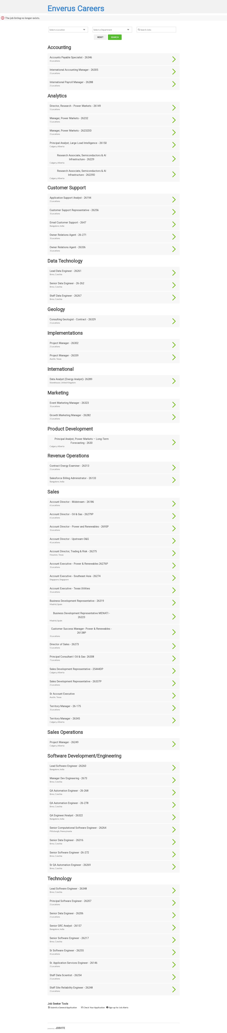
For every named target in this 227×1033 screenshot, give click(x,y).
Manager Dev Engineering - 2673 (68, 778)
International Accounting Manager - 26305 (74, 69)
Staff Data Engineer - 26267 (65, 295)
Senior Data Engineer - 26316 (66, 840)
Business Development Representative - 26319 (77, 600)
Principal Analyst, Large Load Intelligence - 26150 (78, 143)
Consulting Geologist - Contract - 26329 (73, 319)
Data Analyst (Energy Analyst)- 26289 (71, 379)
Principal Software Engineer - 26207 (70, 901)
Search (115, 37)
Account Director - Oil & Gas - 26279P (71, 514)
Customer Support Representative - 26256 (74, 210)
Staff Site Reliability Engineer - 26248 (71, 987)
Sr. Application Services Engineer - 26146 (73, 962)
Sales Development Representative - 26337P (76, 681)
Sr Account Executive (62, 693)
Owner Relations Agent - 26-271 (68, 234)
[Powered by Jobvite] (56, 1027)
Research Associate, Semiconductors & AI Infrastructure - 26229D (81, 172)
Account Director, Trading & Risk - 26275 (73, 551)
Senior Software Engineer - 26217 (69, 938)
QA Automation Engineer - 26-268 (69, 790)
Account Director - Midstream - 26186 (72, 501)
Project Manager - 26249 (64, 742)
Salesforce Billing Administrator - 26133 (73, 478)
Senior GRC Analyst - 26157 (65, 925)
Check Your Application (94, 1007)
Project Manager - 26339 (64, 355)
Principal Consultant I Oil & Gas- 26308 (72, 656)
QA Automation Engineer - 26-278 (69, 803)
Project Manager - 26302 (64, 343)
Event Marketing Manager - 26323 (69, 402)
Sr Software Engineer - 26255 (67, 950)
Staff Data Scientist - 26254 (66, 975)
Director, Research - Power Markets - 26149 (75, 105)
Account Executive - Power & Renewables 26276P (79, 563)
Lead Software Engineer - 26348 (68, 888)
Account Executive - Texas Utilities (70, 588)
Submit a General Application (63, 1007)
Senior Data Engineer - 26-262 (67, 283)
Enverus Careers (76, 8)
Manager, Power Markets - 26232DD (71, 130)
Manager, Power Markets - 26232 (69, 118)
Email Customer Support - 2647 (68, 222)
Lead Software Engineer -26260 (68, 765)
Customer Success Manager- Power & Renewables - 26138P (81, 630)
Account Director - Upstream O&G (69, 539)
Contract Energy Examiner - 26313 (69, 465)
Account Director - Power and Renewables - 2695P (79, 526)
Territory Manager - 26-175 (65, 706)
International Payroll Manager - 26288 (71, 82)
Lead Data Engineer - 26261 (65, 271)
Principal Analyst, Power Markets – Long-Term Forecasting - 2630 (82, 440)
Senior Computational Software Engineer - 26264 (78, 827)
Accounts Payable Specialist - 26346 (71, 57)
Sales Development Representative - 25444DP (76, 669)
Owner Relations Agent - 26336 (68, 247)
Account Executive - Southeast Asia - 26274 (75, 576)
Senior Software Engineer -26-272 (69, 852)
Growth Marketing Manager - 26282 (70, 415)
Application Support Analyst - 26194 (70, 197)
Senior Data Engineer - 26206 (66, 913)
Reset (100, 37)
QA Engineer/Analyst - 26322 (66, 815)
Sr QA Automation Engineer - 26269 (70, 864)
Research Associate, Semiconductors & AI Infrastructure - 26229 (81, 157)
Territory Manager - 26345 (65, 718)
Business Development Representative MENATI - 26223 (81, 615)
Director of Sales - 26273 (64, 644)
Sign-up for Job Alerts (118, 1007)
